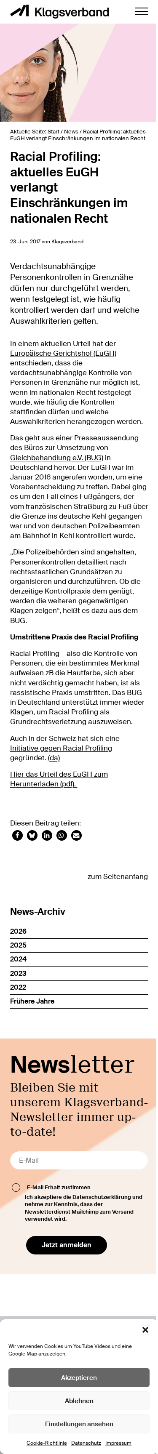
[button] (145, 1330)
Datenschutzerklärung (101, 1197)
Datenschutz (86, 1443)
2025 (18, 945)
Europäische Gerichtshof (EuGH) (63, 353)
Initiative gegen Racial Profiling (61, 748)
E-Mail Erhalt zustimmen (59, 1186)
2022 (18, 987)
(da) (54, 758)
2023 (18, 973)
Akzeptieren (79, 1378)
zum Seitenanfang (118, 876)
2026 (18, 931)
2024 (18, 959)
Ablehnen (79, 1401)
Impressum (118, 1443)
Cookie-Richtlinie (47, 1443)
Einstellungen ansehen (79, 1424)
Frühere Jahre (32, 1001)
